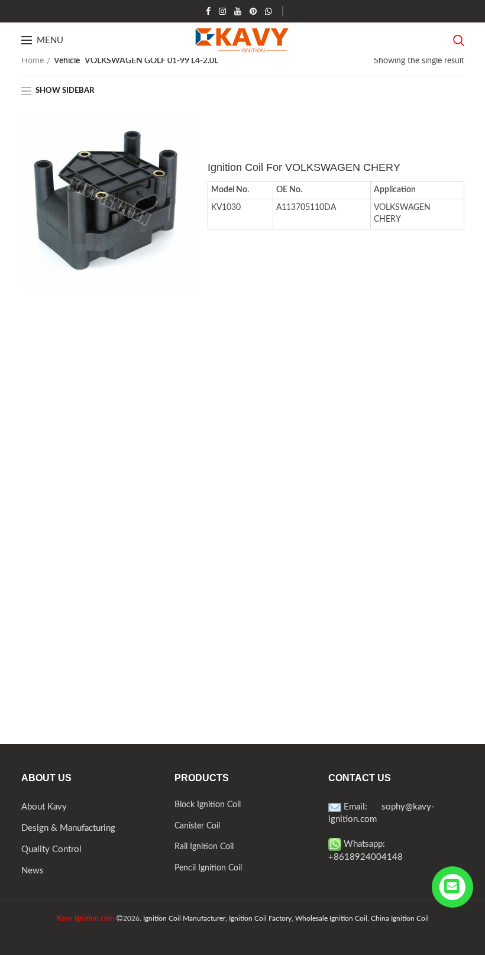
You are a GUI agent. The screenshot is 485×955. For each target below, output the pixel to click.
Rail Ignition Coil (204, 847)
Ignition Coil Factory (260, 918)
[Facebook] (208, 11)
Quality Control (51, 849)
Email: (361, 806)
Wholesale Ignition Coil (331, 918)
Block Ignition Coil (207, 805)
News (32, 870)
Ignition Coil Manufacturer (184, 918)
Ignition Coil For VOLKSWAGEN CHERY (304, 167)
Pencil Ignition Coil (208, 868)
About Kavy (44, 806)
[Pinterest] (253, 11)
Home (32, 61)
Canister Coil (197, 826)
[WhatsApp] (268, 11)
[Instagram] (222, 11)
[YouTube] (237, 11)
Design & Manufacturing (68, 828)
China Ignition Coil (400, 918)
